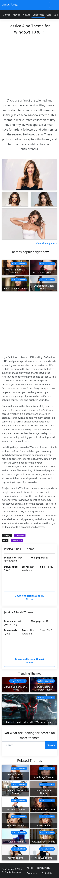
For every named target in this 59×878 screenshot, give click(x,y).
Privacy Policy (43, 867)
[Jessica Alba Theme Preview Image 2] (15, 199)
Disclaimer (32, 873)
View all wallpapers (46, 243)
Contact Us (47, 873)
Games (6, 14)
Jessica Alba (17, 540)
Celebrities (38, 14)
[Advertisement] (29, 65)
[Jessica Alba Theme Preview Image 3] (44, 199)
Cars (48, 14)
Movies (16, 14)
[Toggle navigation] (53, 5)
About (30, 867)
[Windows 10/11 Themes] (10, 5)
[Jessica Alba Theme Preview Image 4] (29, 224)
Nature (26, 14)
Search (51, 745)
